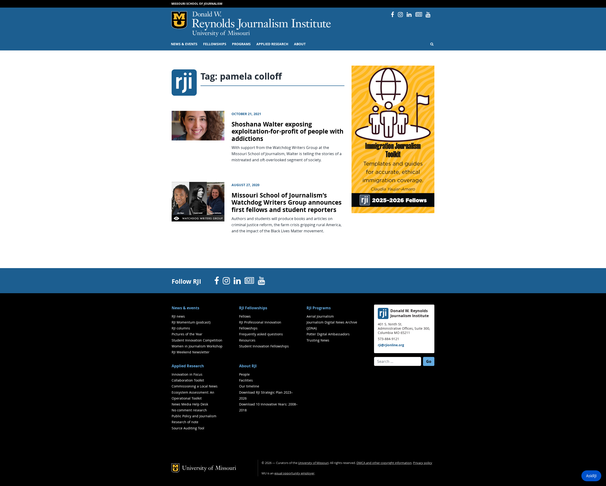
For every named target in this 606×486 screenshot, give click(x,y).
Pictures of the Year (187, 334)
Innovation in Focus (187, 374)
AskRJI (591, 475)
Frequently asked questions (261, 334)
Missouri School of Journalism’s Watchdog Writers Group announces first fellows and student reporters (287, 202)
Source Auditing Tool (188, 428)
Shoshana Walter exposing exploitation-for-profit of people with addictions (287, 131)
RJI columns (181, 328)
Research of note (185, 422)
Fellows (245, 316)
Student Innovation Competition (197, 340)
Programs (241, 44)
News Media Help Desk (190, 404)
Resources (247, 340)
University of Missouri (221, 34)
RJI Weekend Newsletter (190, 352)
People (244, 374)
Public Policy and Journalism (194, 416)
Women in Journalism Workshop (197, 346)
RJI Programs (319, 307)
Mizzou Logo (179, 20)
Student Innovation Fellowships (264, 346)
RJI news (178, 316)
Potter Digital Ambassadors (328, 334)
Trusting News (318, 340)
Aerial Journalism (320, 316)
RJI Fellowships (253, 307)
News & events (184, 44)
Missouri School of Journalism (196, 4)
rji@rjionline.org (391, 345)
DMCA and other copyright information (384, 463)
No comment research (189, 410)
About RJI (248, 366)
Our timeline (249, 386)
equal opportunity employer (294, 473)
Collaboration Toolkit (188, 380)
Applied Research (272, 44)
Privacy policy (422, 463)
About (300, 44)
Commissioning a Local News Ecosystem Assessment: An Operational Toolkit (195, 392)
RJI (261, 21)
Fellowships (214, 44)
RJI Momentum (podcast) (191, 322)
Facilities (246, 380)
